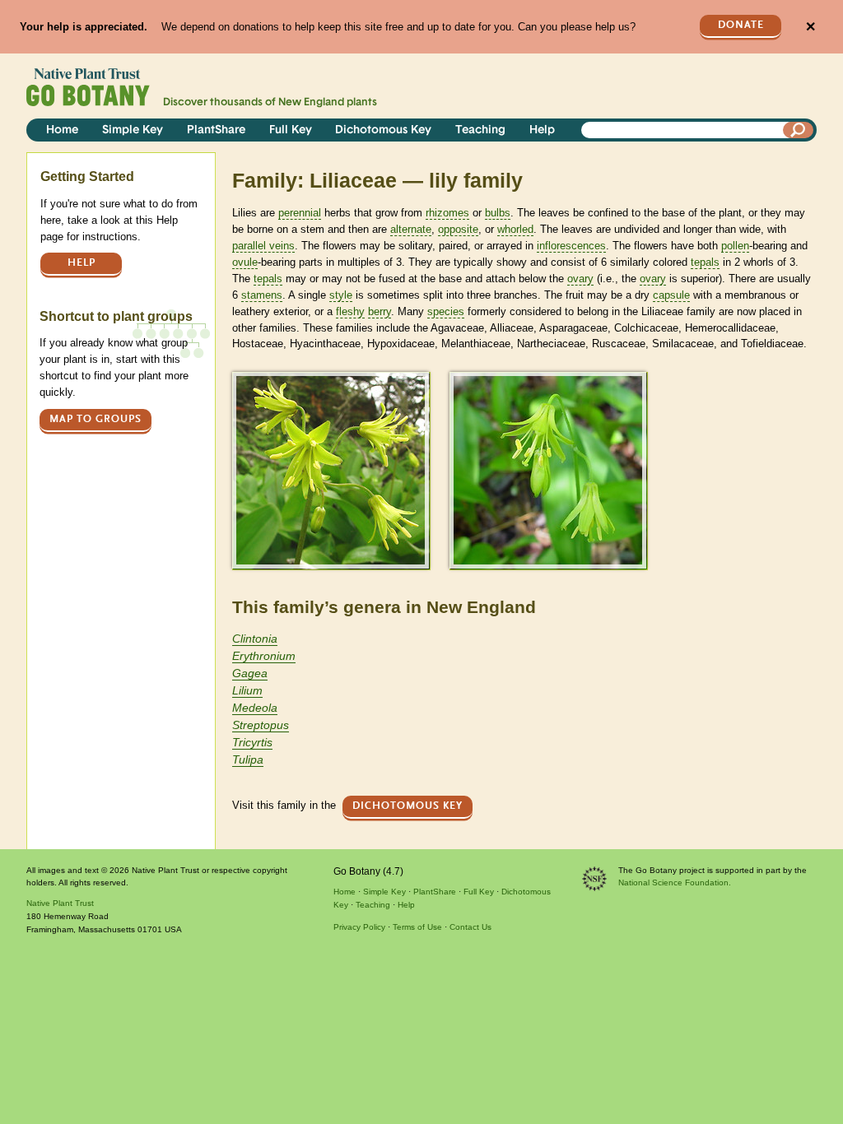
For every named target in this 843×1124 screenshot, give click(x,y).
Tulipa (247, 759)
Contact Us (470, 926)
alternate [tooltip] (410, 229)
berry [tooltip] (379, 311)
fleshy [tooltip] (350, 311)
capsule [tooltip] (671, 295)
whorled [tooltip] (515, 229)
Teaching (480, 130)
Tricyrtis (252, 742)
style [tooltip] (340, 295)
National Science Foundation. (674, 882)
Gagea (250, 673)
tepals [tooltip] (705, 262)
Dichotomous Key (383, 130)
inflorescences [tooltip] (571, 245)
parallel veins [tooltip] (263, 245)
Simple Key (132, 130)
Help (542, 130)
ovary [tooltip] (580, 278)
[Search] (798, 130)
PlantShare (216, 130)
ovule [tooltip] (245, 262)
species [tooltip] (445, 311)
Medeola (254, 707)
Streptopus (260, 725)
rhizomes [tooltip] (447, 213)
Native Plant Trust (60, 903)
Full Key (290, 130)
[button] (330, 470)
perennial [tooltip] (299, 213)
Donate (741, 25)
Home (62, 130)
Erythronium (264, 655)
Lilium (247, 690)
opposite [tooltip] (458, 229)
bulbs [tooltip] (497, 213)
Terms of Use (417, 926)
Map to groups (95, 419)
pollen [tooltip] (735, 245)
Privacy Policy (359, 926)
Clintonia (254, 638)
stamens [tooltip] (261, 295)
